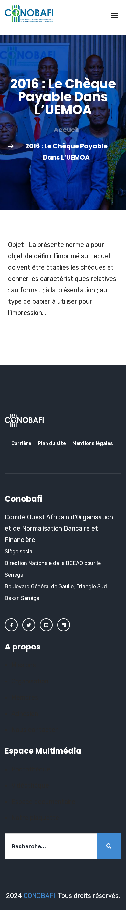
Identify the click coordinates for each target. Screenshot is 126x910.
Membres (24, 697)
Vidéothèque (30, 785)
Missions (23, 665)
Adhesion (24, 713)
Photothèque (30, 769)
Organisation (29, 681)
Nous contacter (34, 730)
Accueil (66, 129)
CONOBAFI (39, 896)
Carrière (21, 443)
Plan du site (52, 443)
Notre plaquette (35, 818)
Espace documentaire (43, 801)
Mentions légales (92, 443)
